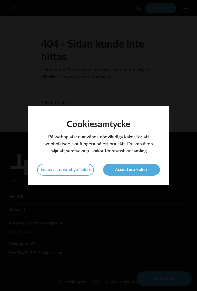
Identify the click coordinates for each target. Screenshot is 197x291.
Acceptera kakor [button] (131, 170)
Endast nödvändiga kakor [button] (66, 170)
